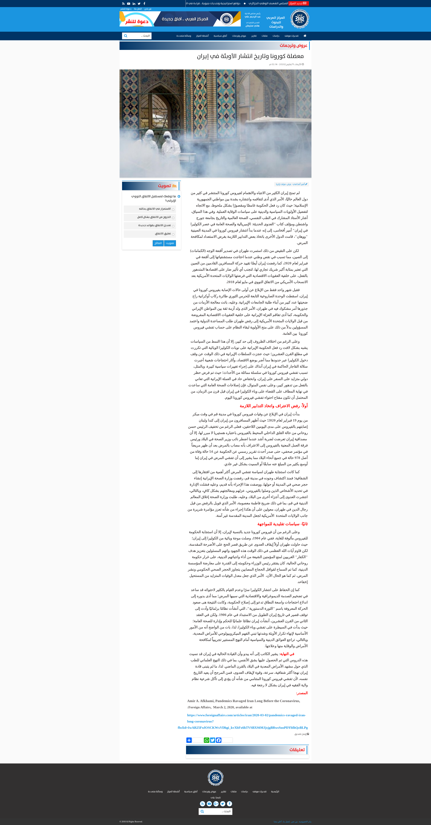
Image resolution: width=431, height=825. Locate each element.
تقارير (254, 36)
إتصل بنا (286, 821)
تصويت (165, 186)
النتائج (158, 243)
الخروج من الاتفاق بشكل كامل (154, 217)
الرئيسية (275, 791)
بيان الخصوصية (305, 821)
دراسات (276, 36)
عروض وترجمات (239, 36)
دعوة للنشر (125, 9)
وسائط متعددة (183, 36)
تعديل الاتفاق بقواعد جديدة (154, 225)
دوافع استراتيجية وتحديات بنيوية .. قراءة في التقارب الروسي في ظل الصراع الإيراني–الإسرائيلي (215, 3)
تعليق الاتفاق (163, 234)
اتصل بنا (138, 9)
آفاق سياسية (220, 36)
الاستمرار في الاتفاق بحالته (155, 209)
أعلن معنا (277, 821)
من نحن (147, 9)
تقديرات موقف (292, 36)
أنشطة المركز (202, 36)
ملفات (265, 36)
